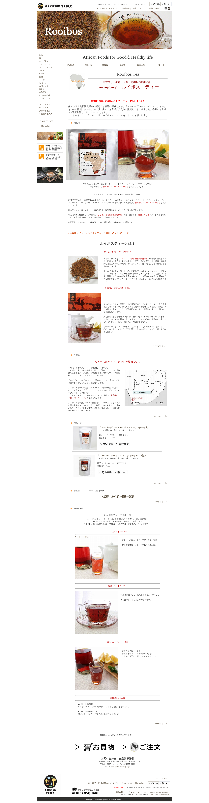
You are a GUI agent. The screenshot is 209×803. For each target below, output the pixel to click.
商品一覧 (126, 8)
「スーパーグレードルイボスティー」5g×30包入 (123, 427)
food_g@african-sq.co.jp (120, 766)
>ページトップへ (160, 346)
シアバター (43, 107)
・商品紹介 (70, 65)
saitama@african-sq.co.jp (162, 794)
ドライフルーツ (45, 67)
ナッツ (42, 80)
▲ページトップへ (159, 778)
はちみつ (42, 70)
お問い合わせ (154, 8)
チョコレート (44, 64)
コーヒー (41, 58)
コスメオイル (44, 104)
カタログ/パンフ (46, 121)
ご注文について (137, 8)
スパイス (42, 83)
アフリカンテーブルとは (109, 8)
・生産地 (121, 65)
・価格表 (104, 65)
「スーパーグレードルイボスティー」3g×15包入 (121, 455)
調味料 (42, 89)
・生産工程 (140, 65)
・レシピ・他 (158, 65)
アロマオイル (43, 111)
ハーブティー (43, 61)
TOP (96, 8)
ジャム (42, 74)
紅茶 (41, 55)
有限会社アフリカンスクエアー (128, 792)
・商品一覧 (87, 65)
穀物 (41, 77)
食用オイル (42, 86)
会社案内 (104, 783)
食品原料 (42, 92)
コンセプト (114, 783)
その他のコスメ (44, 114)
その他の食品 (44, 95)
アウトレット (44, 98)
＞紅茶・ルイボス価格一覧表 (117, 496)
